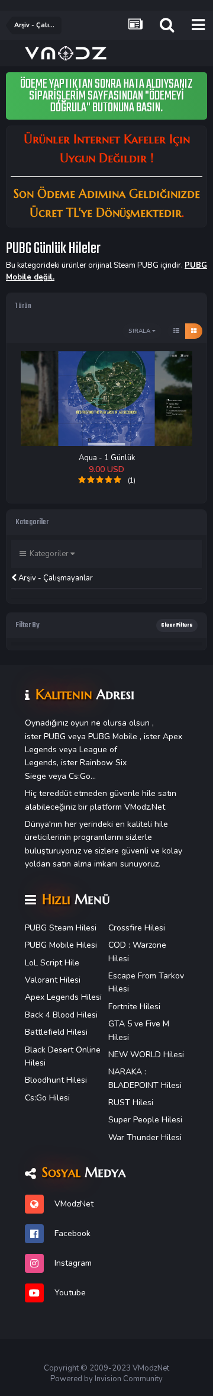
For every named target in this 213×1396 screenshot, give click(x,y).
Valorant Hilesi (52, 980)
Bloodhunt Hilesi (56, 1080)
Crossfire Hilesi (136, 927)
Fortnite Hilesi (134, 1006)
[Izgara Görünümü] (193, 331)
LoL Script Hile (52, 962)
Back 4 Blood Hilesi (61, 1014)
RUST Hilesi (130, 1102)
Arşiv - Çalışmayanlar (55, 578)
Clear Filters (177, 625)
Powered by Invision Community (106, 1378)
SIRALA (140, 331)
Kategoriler (48, 553)
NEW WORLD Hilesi (146, 1054)
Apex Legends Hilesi (63, 997)
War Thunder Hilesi (145, 1137)
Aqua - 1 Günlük (107, 458)
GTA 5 (120, 1023)
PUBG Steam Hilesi (60, 927)
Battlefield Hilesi (56, 1032)
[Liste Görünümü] (176, 331)
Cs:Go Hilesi (47, 1097)
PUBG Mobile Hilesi (61, 945)
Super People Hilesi (145, 1119)
